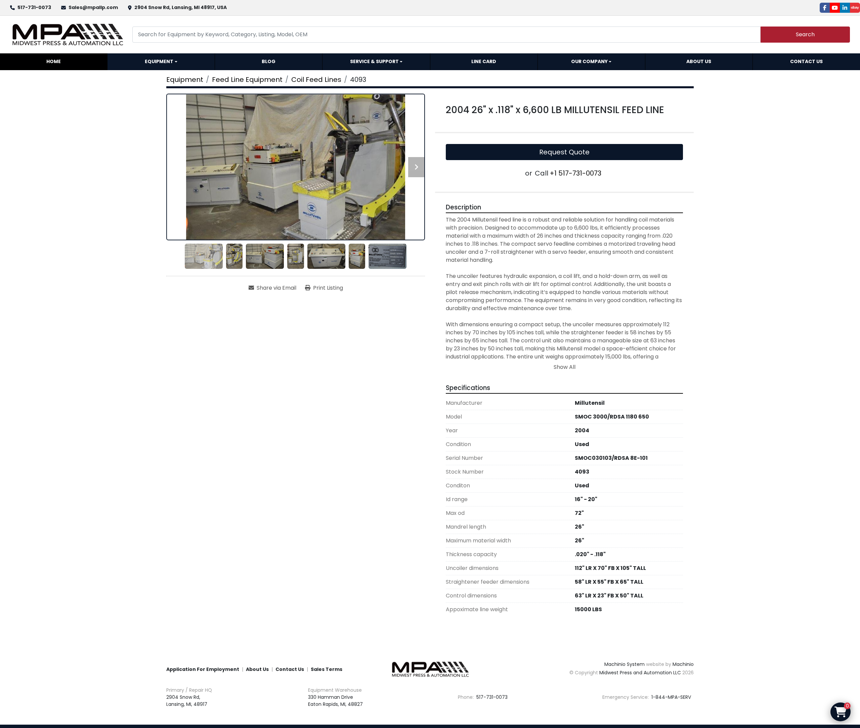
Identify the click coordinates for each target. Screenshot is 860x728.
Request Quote (564, 152)
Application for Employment (202, 669)
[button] (161, 61)
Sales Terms (326, 669)
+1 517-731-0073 (575, 173)
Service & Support (374, 61)
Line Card (483, 61)
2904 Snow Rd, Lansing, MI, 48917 (186, 701)
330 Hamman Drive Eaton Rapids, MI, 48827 (335, 701)
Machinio (683, 664)
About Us (698, 61)
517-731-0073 (34, 7)
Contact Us (806, 61)
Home (53, 61)
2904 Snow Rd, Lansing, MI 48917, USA (180, 7)
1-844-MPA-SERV (670, 697)
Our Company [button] (589, 61)
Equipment (159, 61)
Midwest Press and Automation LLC (640, 672)
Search (805, 34)
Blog (268, 61)
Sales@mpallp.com (93, 7)
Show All (564, 367)
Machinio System (624, 664)
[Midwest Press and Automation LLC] (430, 669)
